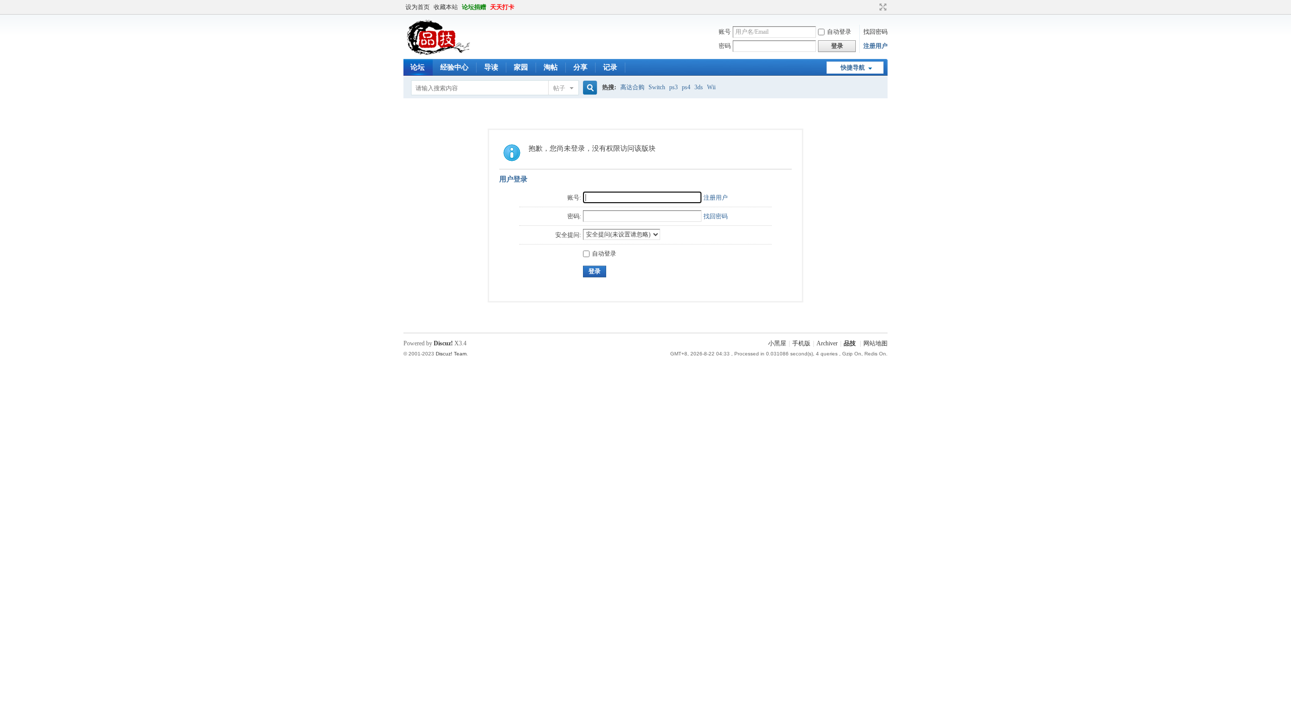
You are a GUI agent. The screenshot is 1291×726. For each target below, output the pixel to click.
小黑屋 (777, 343)
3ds (698, 87)
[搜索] (588, 88)
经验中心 (454, 67)
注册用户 (875, 45)
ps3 (673, 87)
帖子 (559, 88)
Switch (657, 87)
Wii (711, 87)
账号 (725, 31)
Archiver (827, 343)
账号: (574, 197)
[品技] (438, 52)
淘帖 (551, 67)
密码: (574, 216)
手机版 (801, 343)
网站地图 (875, 343)
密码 (725, 45)
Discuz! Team (451, 353)
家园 (521, 67)
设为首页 (417, 7)
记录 (610, 67)
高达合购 (632, 87)
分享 (580, 67)
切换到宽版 (882, 7)
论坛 (417, 67)
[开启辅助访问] (873, 7)
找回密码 (875, 31)
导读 (491, 67)
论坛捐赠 (474, 7)
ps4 (686, 87)
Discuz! (443, 343)
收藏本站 (446, 7)
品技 (850, 343)
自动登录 (839, 31)
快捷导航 (853, 67)
